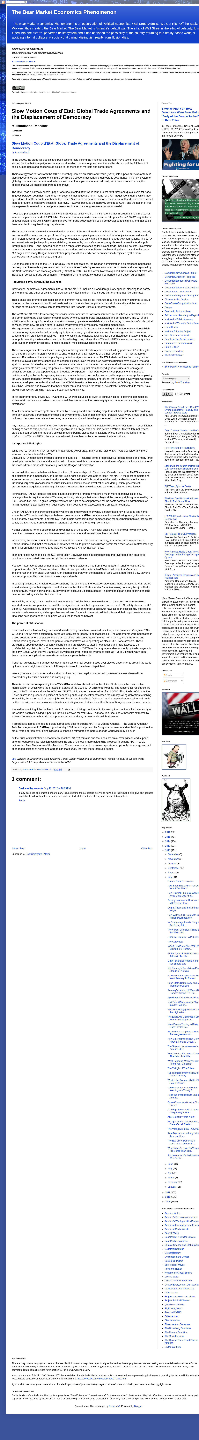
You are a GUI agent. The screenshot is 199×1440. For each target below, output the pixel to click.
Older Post (146, 848)
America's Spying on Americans (181, 1217)
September (174, 868)
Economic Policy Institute (178, 311)
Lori (14, 758)
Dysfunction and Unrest (177, 1257)
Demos (168, 307)
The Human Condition (176, 1332)
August (172, 872)
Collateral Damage (174, 1249)
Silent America (172, 1320)
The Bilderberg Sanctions (178, 1328)
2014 (168, 841)
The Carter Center (174, 355)
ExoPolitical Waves (175, 1265)
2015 (168, 837)
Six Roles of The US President (180, 534)
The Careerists (175, 941)
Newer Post (18, 848)
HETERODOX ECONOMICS (180, 448)
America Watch (172, 1213)
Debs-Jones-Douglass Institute (180, 303)
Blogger (138, 1406)
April (170, 1173)
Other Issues (171, 1292)
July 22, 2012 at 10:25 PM (57, 788)
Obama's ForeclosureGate (178, 1280)
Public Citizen (172, 347)
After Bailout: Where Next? (181, 1117)
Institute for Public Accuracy (179, 319)
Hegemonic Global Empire (178, 1272)
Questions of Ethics (175, 1304)
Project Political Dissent (177, 1300)
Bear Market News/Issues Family (182, 366)
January (172, 1187)
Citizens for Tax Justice (176, 299)
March (171, 1177)
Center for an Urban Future (178, 291)
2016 (168, 832)
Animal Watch (172, 1233)
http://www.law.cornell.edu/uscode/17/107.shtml (45, 75)
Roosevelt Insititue (174, 351)
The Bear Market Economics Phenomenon (64, 12)
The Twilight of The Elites (181, 1068)
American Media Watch (177, 1229)
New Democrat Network (177, 335)
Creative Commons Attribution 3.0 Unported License (55, 92)
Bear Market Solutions (176, 1241)
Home (83, 848)
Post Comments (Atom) (38, 854)
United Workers (173, 1347)
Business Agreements (31, 788)
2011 (168, 1192)
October (172, 863)
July (170, 877)
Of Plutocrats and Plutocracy (179, 1288)
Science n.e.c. (172, 1316)
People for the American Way (179, 339)
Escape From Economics (180, 881)
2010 (168, 1197)
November (173, 859)
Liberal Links (171, 327)
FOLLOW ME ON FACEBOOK (23, 62)
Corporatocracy (172, 1253)
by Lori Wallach (20, 152)
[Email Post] (69, 769)
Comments (171, 681)
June (171, 1164)
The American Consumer (177, 1324)
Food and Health (173, 1269)
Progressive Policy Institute (179, 343)
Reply (22, 800)
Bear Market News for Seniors (180, 1237)
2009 (168, 1201)
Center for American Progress (180, 277)
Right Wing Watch (174, 1308)
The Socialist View (174, 1336)
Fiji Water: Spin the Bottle (178, 486)
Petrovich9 (114, 1406)
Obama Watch (172, 1276)
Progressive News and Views (180, 1296)
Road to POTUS (173, 1312)
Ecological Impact (174, 1261)
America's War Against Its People (182, 1221)
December (173, 854)
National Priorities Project (178, 331)
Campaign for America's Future (181, 273)
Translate (185, 382)
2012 (168, 850)
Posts (168, 675)
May (170, 1168)
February (173, 1182)
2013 (168, 846)
